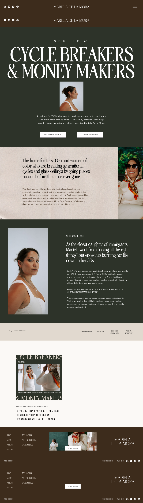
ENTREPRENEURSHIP (21, 406)
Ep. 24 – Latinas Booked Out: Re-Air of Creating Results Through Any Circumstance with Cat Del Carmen (37, 415)
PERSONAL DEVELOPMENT (41, 406)
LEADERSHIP (30, 406)
